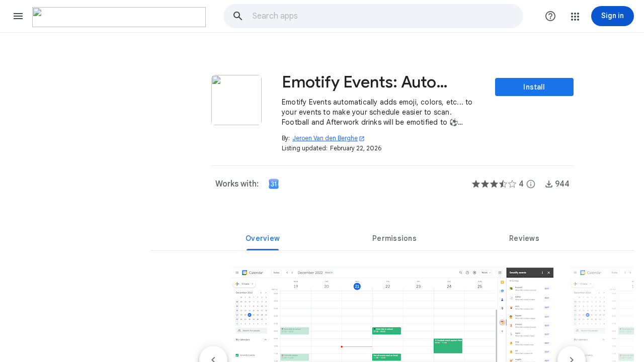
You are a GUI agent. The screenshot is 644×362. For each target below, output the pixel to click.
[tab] (262, 238)
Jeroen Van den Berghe (328, 138)
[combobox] (387, 16)
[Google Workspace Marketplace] (119, 17)
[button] (18, 16)
